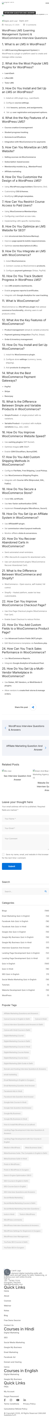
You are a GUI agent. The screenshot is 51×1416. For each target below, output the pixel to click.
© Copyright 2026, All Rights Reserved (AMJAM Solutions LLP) (25, 1414)
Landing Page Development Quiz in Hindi (25, 958)
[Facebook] (4, 1400)
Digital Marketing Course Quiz (16, 1058)
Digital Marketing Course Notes (16, 1052)
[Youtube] (18, 1400)
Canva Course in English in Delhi (17, 1019)
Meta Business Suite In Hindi (15, 1159)
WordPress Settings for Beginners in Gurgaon (22, 1231)
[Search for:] (25, 891)
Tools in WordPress (27, 1214)
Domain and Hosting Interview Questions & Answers (25, 1069)
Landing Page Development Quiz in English (25, 953)
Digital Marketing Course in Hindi (17, 1047)
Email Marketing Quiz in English (25, 916)
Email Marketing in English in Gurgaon (19, 1080)
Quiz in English (25, 963)
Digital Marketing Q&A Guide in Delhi (18, 1063)
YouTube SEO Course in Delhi (15, 1242)
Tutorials (25, 985)
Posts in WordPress (11, 1164)
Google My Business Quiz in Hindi (25, 942)
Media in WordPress (12, 1147)
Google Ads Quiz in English (25, 932)
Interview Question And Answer (19, 13)
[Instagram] (11, 1400)
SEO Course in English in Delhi (16, 1181)
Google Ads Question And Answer (17, 1108)
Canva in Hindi (41, 1019)
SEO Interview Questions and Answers (19, 1192)
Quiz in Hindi (25, 969)
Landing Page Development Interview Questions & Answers (24, 1131)
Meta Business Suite (33, 1147)
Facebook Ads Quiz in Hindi (25, 926)
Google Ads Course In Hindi (15, 1102)
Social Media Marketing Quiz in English (25, 979)
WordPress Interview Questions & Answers (21, 1225)
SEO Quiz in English (25, 974)
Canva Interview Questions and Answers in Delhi (23, 1024)
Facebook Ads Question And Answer (19, 1097)
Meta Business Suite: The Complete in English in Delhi (25, 1153)
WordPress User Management (16, 1236)
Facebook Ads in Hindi (13, 1091)
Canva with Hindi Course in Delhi (17, 1030)
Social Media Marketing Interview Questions (21, 1209)
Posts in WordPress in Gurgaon (16, 1170)
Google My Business (12, 1113)
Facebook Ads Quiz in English (25, 921)
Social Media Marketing (13, 1197)
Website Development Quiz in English (25, 990)
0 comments (31, 25)
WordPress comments (13, 1220)
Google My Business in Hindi (15, 1119)
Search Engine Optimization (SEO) (17, 1175)
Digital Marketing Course (14, 1036)
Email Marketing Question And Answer (19, 1086)
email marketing (10, 1074)
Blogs (25, 911)
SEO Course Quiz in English (15, 1186)
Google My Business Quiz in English (25, 937)
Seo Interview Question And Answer (17, 778)
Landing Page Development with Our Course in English (22, 1140)
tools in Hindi (9, 1214)
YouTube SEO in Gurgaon (14, 1248)
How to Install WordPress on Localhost (19, 1124)
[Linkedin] (25, 1400)
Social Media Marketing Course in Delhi (19, 1203)
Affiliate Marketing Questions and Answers (21, 1013)
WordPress (25, 995)
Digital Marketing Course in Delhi (17, 1041)
